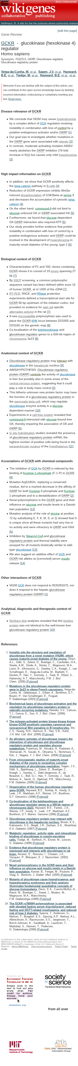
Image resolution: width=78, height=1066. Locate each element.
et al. (33, 71)
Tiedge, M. (23, 75)
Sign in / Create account (66, 1)
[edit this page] (67, 30)
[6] (70, 244)
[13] (34, 549)
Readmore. (15, 99)
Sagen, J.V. (46, 71)
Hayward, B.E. (50, 75)
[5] (72, 213)
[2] (71, 141)
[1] (70, 132)
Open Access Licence (41, 946)
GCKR (7, 43)
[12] (32, 509)
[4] (57, 186)
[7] (15, 275)
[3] (11, 159)
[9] (62, 365)
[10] (37, 410)
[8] (48, 325)
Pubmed (32, 681)
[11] (71, 446)
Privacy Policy (61, 946)
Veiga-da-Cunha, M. (15, 71)
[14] (22, 563)
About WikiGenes (20, 946)
